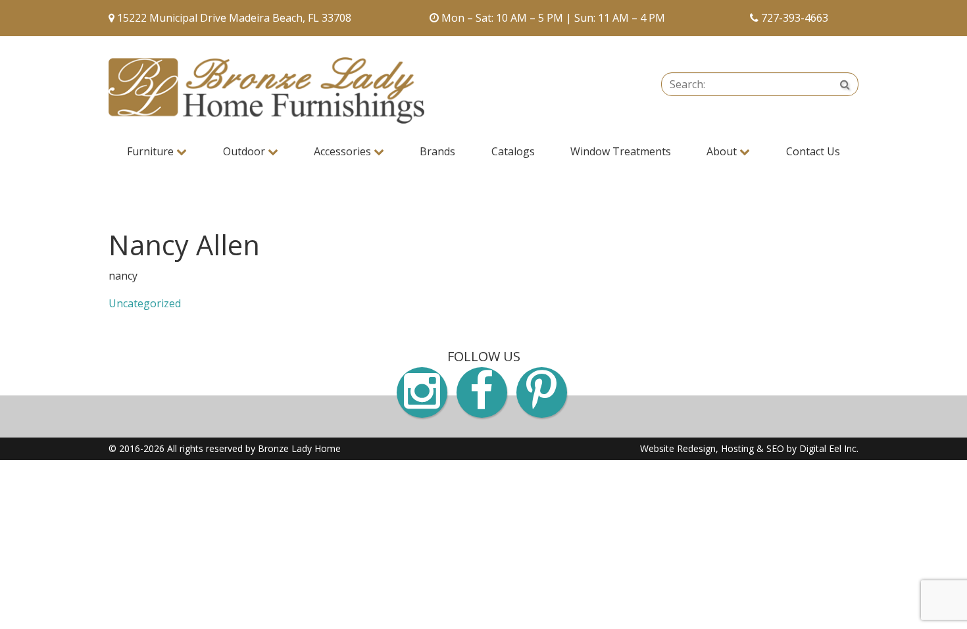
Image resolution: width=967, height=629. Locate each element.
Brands (437, 151)
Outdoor (245, 151)
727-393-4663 (794, 18)
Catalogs (513, 151)
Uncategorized (145, 303)
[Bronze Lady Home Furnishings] (266, 90)
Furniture (151, 151)
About (723, 151)
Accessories (344, 151)
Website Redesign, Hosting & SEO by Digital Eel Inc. (749, 448)
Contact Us (813, 151)
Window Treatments (620, 151)
